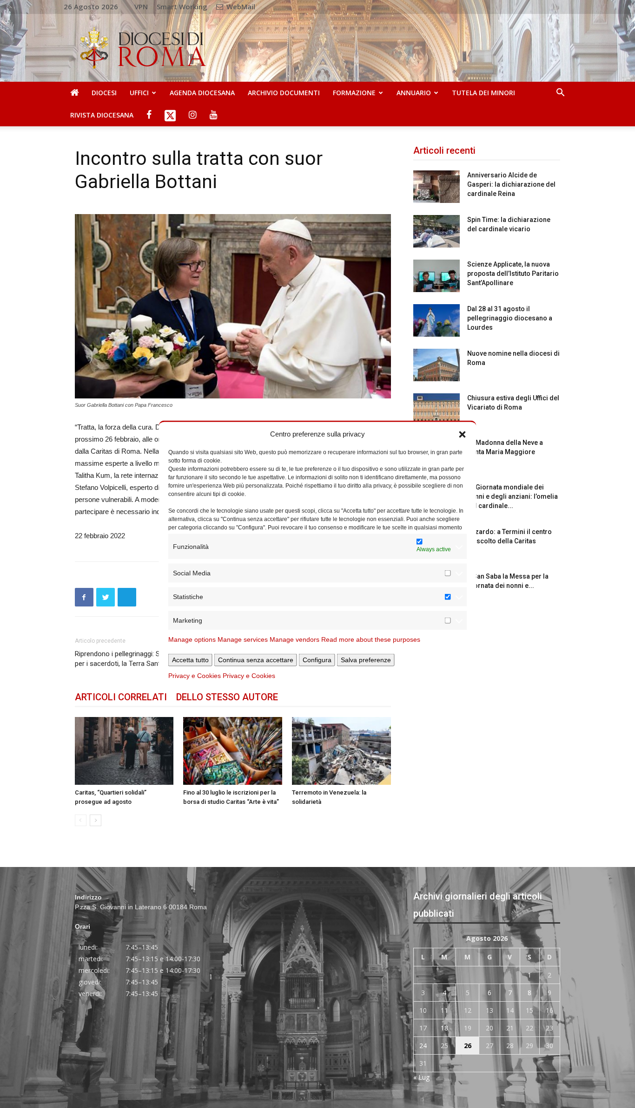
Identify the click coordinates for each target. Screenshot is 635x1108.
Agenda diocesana (202, 92)
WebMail (240, 6)
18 (444, 1027)
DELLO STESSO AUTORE (227, 697)
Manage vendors (294, 639)
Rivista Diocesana (101, 115)
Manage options (192, 639)
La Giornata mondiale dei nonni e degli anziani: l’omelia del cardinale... (512, 496)
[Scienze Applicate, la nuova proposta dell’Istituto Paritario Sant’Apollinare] (436, 276)
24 (423, 1045)
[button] (462, 433)
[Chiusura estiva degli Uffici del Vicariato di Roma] (436, 409)
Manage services (243, 639)
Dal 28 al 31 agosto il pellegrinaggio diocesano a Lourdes (509, 318)
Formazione (354, 92)
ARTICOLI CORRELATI (121, 697)
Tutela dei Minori (483, 92)
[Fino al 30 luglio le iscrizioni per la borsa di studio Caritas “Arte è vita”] (232, 751)
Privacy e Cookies (194, 675)
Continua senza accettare (255, 660)
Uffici (139, 92)
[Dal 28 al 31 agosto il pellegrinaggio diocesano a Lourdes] (436, 320)
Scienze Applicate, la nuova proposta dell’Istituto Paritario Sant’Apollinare (513, 274)
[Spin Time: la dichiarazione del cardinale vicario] (436, 231)
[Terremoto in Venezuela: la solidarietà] (341, 751)
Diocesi (104, 92)
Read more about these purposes (370, 639)
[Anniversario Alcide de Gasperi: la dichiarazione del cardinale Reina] (436, 186)
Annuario (414, 92)
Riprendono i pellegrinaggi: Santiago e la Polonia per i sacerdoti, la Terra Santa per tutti (147, 659)
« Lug (421, 1077)
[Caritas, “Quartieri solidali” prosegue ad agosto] (124, 751)
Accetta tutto (190, 660)
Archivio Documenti (284, 92)
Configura (317, 660)
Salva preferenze (366, 660)
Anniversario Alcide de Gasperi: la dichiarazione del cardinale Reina (511, 184)
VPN (141, 6)
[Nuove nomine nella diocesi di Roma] (436, 365)
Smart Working (182, 6)
